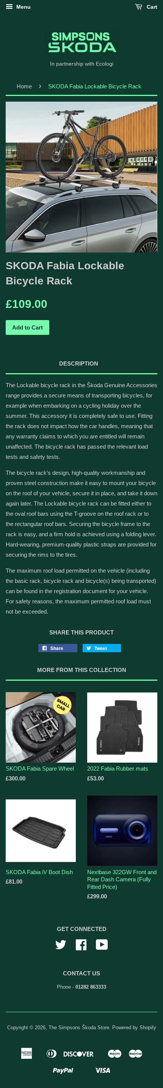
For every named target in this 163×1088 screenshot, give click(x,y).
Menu (23, 7)
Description (78, 363)
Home (24, 86)
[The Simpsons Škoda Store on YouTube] (102, 947)
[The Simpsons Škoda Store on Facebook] (81, 947)
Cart (151, 7)
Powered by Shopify (134, 1027)
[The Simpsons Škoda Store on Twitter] (60, 947)
